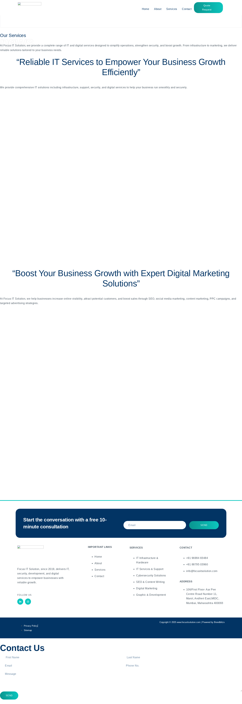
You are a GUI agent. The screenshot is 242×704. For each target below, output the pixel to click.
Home (145, 9)
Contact (186, 9)
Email (127, 518)
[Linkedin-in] (20, 601)
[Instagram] (28, 601)
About (157, 9)
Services (171, 9)
